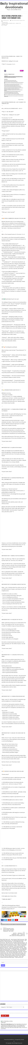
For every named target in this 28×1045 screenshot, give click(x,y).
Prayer (21, 20)
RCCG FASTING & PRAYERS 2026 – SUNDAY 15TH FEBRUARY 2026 (13, 924)
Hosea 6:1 (7, 209)
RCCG (23, 20)
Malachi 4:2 (4, 181)
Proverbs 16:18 (16, 161)
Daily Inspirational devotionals (14, 5)
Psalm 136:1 (4, 135)
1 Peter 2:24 (8, 140)
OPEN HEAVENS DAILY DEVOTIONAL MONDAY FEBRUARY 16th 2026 (8, 929)
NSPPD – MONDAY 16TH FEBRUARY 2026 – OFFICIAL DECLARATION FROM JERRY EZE (17, 934)
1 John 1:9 (21, 170)
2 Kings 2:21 (14, 156)
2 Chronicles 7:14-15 (10, 64)
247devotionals (6, 20)
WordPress (11, 1039)
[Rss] (14, 1041)
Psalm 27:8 (15, 165)
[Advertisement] (14, 41)
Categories (3, 1007)
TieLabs (22, 1039)
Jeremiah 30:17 (5, 146)
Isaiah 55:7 (7, 699)
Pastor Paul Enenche (15, 20)
